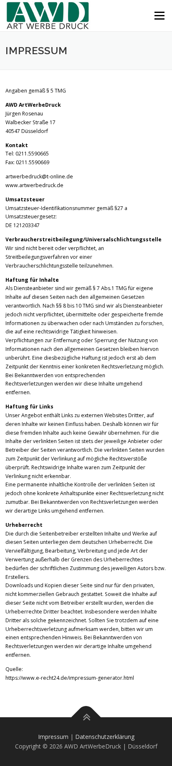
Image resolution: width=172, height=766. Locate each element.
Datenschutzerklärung (104, 737)
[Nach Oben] (86, 717)
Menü (159, 15)
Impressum (53, 737)
